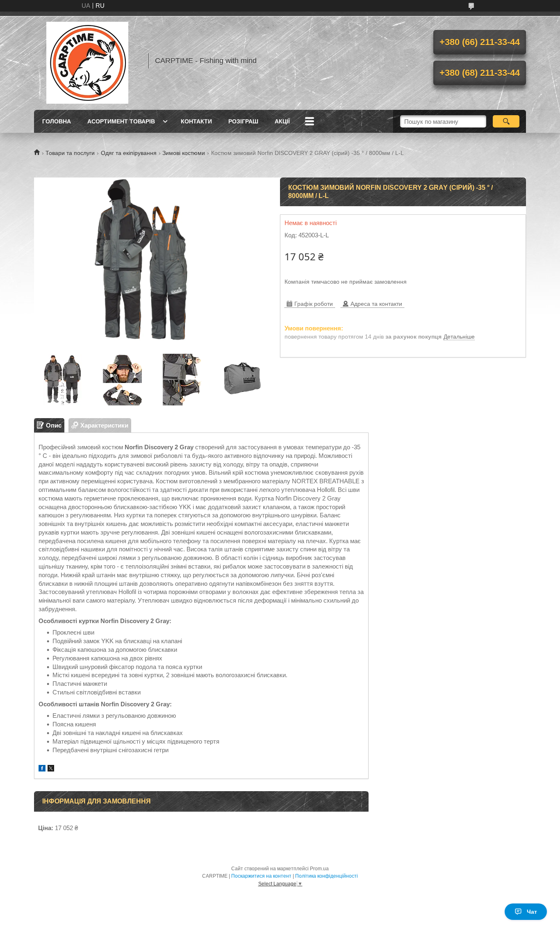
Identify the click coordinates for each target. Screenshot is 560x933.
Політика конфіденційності (326, 876)
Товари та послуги (70, 153)
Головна (56, 121)
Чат (532, 911)
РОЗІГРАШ (243, 121)
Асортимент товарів (121, 121)
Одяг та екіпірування (129, 153)
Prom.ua (319, 869)
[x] (51, 769)
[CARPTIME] (87, 61)
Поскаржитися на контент (261, 876)
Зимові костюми (183, 153)
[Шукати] (506, 121)
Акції (282, 121)
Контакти (196, 121)
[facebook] (42, 769)
